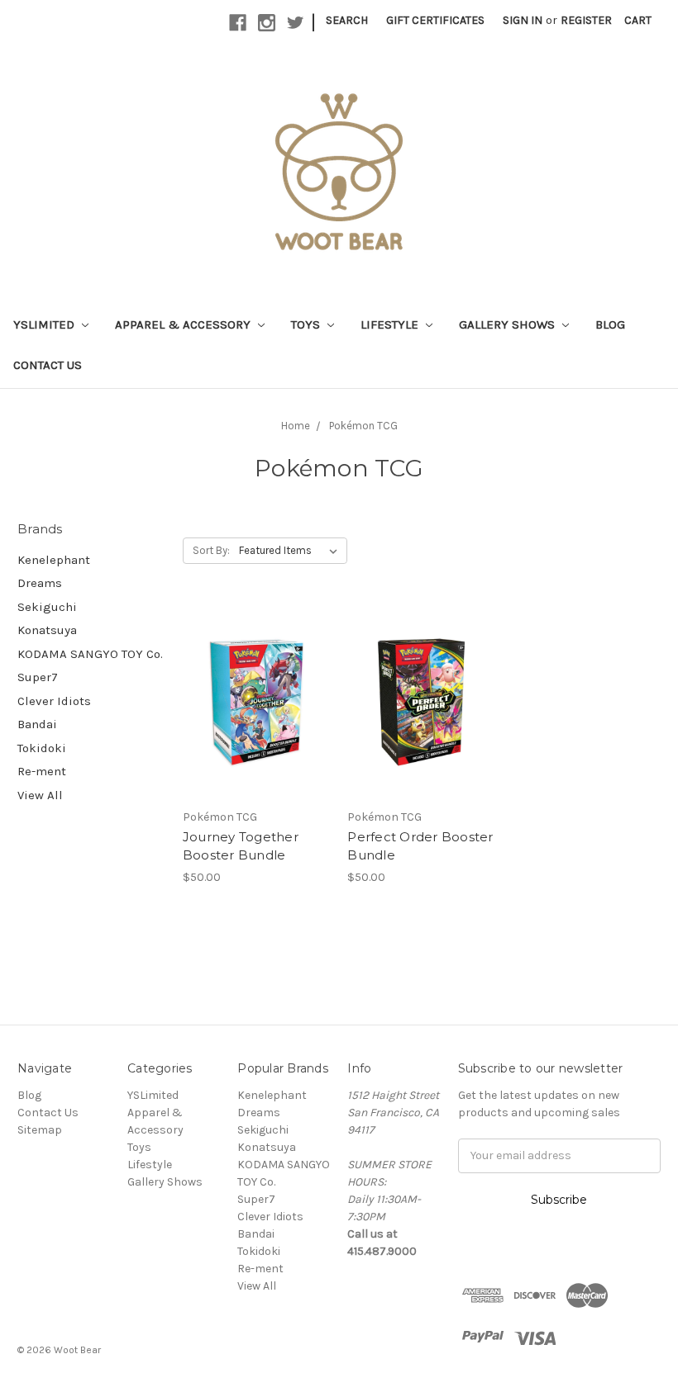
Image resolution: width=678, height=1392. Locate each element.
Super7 (37, 677)
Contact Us (47, 364)
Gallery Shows (508, 324)
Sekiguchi (47, 606)
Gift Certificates (435, 20)
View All (40, 795)
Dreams (39, 582)
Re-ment (41, 771)
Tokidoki (41, 748)
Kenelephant (53, 559)
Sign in (522, 20)
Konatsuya (47, 630)
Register (586, 20)
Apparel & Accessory (184, 324)
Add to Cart (257, 716)
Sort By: (211, 550)
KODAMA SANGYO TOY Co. (90, 653)
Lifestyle (391, 324)
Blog (610, 324)
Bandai (37, 724)
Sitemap (39, 1130)
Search (347, 20)
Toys (307, 324)
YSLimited (45, 324)
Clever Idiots (54, 701)
